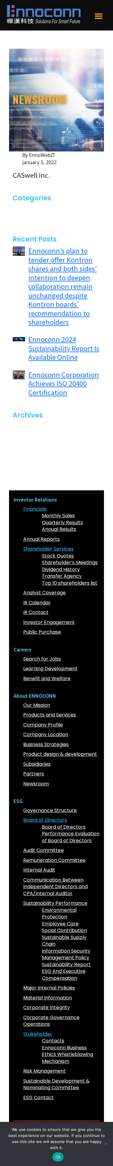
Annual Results (59, 529)
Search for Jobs (42, 658)
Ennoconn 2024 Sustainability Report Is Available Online (63, 348)
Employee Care (60, 923)
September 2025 (39, 436)
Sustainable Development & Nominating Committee (56, 1084)
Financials (34, 508)
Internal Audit (39, 869)
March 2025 (33, 453)
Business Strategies (46, 744)
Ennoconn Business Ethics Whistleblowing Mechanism (67, 1054)
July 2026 (30, 427)
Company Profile (43, 724)
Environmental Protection (59, 914)
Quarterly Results (62, 522)
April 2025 (30, 444)
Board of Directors (45, 820)
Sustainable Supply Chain (64, 941)
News (25, 218)
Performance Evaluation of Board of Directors (70, 837)
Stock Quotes (58, 555)
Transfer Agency (62, 576)
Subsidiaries (37, 764)
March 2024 (33, 472)
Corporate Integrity (46, 1007)
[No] (105, 1144)
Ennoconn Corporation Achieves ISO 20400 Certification (63, 383)
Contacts (53, 1040)
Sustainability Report (66, 964)
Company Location (45, 734)
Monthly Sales (58, 515)
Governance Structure (50, 810)
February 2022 (36, 481)
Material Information (47, 997)
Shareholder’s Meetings (70, 562)
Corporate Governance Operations (51, 1021)
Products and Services (49, 714)
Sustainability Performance (55, 903)
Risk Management (44, 1070)
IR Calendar (37, 602)
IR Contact (36, 612)
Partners (33, 773)
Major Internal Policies (49, 987)
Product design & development (60, 754)
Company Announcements (51, 209)
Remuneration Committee (54, 860)
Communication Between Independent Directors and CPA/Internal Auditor (55, 886)
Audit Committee (43, 850)
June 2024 (31, 463)
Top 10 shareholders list (69, 583)
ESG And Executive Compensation (64, 975)
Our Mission (36, 705)
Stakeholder (37, 1034)
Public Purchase (42, 631)
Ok (58, 1157)
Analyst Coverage (44, 592)
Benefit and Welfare (47, 678)
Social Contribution (64, 930)
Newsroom (36, 783)
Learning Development (50, 668)
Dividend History (61, 569)
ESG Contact (38, 1097)
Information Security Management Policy (66, 954)
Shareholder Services (48, 548)
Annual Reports (41, 539)
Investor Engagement (49, 622)
